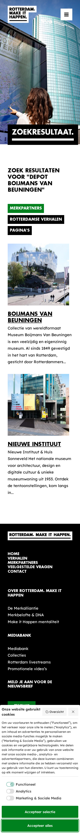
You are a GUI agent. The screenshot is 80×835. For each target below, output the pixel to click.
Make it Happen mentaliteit (33, 621)
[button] (66, 14)
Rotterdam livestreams (29, 662)
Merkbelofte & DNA (26, 614)
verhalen (17, 558)
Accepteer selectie (40, 812)
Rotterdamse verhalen (36, 219)
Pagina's (20, 230)
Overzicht (56, 712)
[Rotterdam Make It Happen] (22, 14)
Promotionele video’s (27, 668)
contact (17, 571)
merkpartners (23, 563)
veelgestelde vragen (30, 567)
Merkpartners (26, 208)
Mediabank (18, 648)
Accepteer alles (40, 825)
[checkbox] (18, 784)
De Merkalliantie (23, 608)
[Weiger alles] (73, 712)
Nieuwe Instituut (34, 444)
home (13, 554)
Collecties (17, 655)
